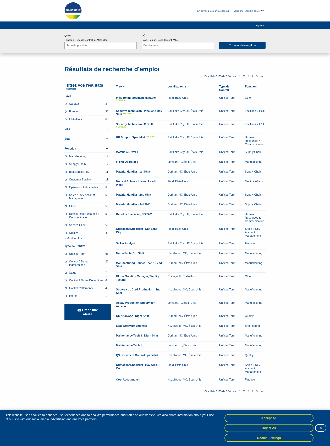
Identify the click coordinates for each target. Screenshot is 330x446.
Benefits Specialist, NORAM (134, 214)
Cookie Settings (269, 437)
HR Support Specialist (130, 137)
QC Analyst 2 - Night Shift (132, 316)
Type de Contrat (74, 246)
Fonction (70, 148)
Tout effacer (70, 89)
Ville (67, 129)
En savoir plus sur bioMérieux (213, 10)
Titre (119, 86)
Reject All (269, 428)
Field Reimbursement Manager (136, 97)
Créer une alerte (89, 312)
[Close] (320, 428)
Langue (258, 25)
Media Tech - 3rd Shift (130, 253)
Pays (67, 96)
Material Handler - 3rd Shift (133, 204)
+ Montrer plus (73, 238)
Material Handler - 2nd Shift (133, 194)
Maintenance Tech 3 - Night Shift (137, 335)
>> (261, 76)
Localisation (176, 86)
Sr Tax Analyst (125, 243)
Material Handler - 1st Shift (133, 171)
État (67, 138)
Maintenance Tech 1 (129, 345)
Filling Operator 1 (127, 161)
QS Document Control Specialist (137, 355)
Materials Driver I (127, 152)
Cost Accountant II (128, 379)
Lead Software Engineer (131, 325)
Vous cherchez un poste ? (248, 10)
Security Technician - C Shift (134, 124)
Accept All (269, 418)
